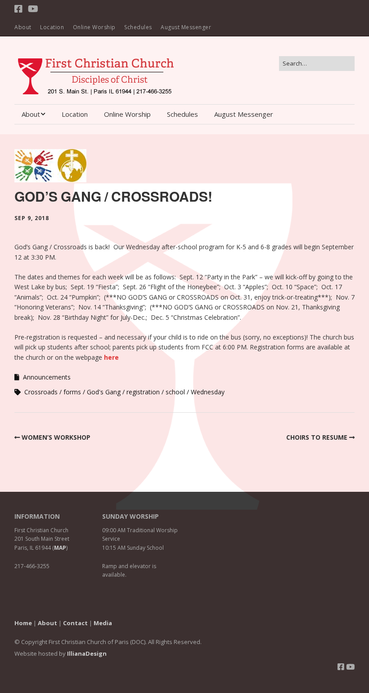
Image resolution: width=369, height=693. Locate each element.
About (23, 27)
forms (72, 392)
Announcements (47, 377)
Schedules (138, 27)
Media (103, 623)
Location (52, 27)
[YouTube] (33, 9)
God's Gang (104, 392)
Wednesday (208, 392)
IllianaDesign (87, 653)
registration (143, 392)
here (111, 357)
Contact (75, 623)
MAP (60, 548)
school (175, 392)
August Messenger (186, 27)
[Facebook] (19, 9)
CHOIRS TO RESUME (316, 437)
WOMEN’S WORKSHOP (56, 437)
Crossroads (41, 392)
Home (23, 623)
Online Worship (94, 27)
